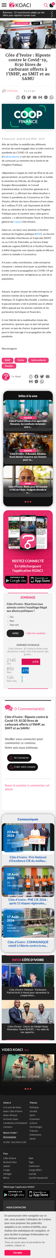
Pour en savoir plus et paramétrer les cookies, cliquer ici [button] (25, 1244)
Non (12, 621)
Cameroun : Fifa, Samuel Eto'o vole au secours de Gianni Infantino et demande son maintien (26, 14)
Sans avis (14, 624)
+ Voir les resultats (35, 633)
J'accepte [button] (17, 1252)
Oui (11, 617)
